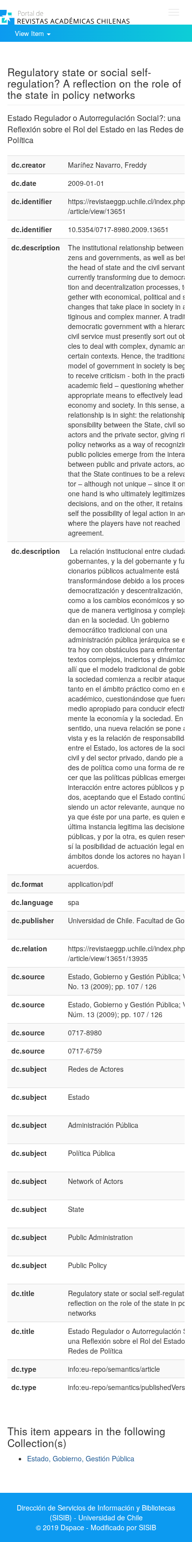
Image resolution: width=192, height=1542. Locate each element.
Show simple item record (45, 56)
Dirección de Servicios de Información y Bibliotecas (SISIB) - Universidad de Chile (96, 1512)
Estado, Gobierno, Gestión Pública (80, 1458)
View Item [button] (30, 33)
